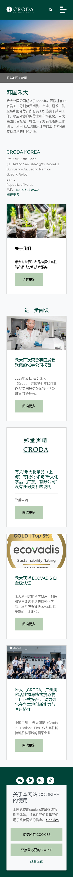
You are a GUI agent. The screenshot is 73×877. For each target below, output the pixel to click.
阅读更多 (12, 195)
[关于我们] (36, 221)
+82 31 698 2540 (26, 190)
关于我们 (23, 248)
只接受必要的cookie (36, 850)
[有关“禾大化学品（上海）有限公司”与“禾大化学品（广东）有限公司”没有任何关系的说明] (36, 444)
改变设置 (36, 861)
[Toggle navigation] (63, 10)
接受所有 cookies (36, 835)
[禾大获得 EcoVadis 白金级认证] (36, 551)
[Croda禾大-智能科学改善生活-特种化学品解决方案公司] (20, 10)
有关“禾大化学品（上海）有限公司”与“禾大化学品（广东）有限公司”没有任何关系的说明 (36, 479)
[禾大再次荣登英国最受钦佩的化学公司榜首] (36, 333)
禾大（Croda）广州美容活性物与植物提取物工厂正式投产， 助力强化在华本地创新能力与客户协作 (36, 699)
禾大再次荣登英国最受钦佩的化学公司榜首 (35, 363)
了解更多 (28, 279)
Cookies (52, 820)
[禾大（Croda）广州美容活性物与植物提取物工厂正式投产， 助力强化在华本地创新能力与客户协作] (36, 662)
